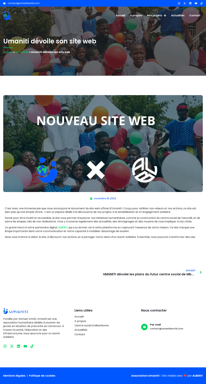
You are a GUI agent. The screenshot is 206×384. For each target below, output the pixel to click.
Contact (194, 15)
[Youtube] (196, 3)
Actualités (177, 15)
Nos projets (154, 15)
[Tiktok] (201, 3)
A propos (136, 15)
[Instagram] (179, 3)
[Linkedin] (190, 3)
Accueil (120, 15)
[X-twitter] (184, 3)
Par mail (155, 325)
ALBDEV (62, 227)
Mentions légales (14, 376)
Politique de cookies (42, 376)
